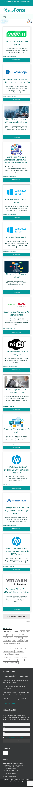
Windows (16, 631)
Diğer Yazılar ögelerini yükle (16, 616)
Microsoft (8, 631)
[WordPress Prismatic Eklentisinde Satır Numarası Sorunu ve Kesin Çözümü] (16, 144)
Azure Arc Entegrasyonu (9, 651)
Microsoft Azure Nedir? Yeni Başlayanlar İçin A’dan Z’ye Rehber (16, 511)
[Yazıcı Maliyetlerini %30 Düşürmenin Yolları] (16, 377)
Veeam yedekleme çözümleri (10, 660)
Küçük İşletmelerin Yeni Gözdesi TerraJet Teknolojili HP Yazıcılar (16, 551)
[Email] (22, 785)
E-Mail (4, 732)
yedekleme (6, 648)
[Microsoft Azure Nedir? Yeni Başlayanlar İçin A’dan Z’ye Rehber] (16, 495)
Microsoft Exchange (23, 634)
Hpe (27, 640)
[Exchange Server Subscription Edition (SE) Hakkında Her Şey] (16, 67)
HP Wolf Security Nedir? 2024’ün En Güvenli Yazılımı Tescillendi (16, 470)
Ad (3, 722)
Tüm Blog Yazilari (9, 703)
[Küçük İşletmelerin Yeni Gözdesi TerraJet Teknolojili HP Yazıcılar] (16, 536)
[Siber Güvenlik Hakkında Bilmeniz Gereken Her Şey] (16, 107)
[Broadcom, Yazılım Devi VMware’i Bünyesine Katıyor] (16, 577)
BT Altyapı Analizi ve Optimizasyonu (11, 657)
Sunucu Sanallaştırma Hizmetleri (11, 646)
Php (23, 640)
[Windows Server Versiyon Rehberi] (16, 187)
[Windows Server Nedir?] (16, 225)
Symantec (9, 634)
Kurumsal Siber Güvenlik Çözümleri (18, 648)
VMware (23, 631)
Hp (4, 634)
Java (28, 631)
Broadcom (6, 654)
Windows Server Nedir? (16, 237)
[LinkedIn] (13, 785)
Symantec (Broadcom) (15, 654)
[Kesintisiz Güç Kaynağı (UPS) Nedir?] (16, 417)
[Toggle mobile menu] (29, 9)
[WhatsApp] (18, 785)
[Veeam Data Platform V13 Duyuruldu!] (16, 29)
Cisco (19, 640)
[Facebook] (4, 785)
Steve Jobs (22, 646)
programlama (21, 660)
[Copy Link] (27, 785)
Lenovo (25, 637)
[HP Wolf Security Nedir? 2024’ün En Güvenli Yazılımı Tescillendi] (16, 454)
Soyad (4, 727)
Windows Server (7, 640)
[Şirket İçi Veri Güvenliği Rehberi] (16, 262)
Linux (15, 634)
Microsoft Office (18, 637)
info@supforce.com (24, 1)
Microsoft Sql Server (8, 637)
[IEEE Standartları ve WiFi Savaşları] (16, 339)
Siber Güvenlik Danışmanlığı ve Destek (12, 643)
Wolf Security (24, 657)
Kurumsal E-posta (19, 651)
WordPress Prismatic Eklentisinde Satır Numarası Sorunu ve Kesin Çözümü (16, 160)
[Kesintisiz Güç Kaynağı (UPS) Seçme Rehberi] (16, 299)
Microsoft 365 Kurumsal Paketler (11, 662)
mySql (14, 640)
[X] (8, 785)
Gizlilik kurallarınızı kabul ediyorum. (14, 737)
